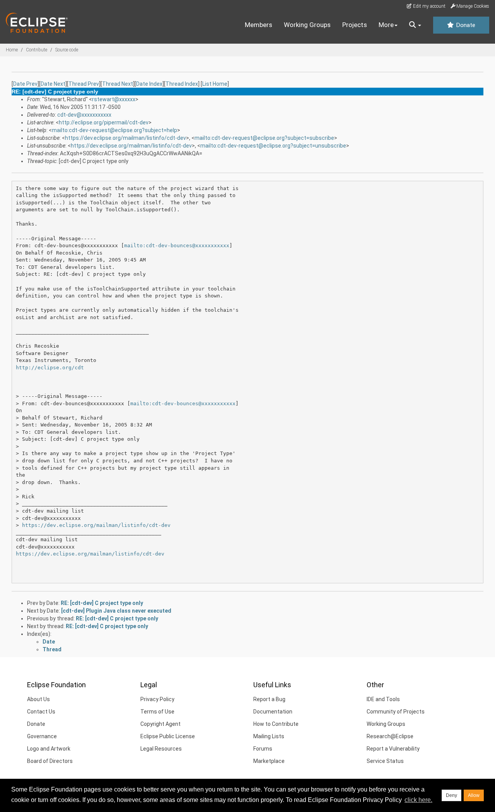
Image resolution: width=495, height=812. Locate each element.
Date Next (53, 84)
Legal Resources (161, 749)
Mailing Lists (268, 736)
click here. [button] (418, 800)
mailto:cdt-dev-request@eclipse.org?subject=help (114, 130)
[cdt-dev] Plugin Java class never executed (116, 611)
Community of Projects (396, 711)
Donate (464, 25)
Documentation (272, 711)
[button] (415, 25)
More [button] (386, 25)
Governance (42, 736)
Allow (474, 795)
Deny (451, 795)
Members (258, 25)
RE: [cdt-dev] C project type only (102, 603)
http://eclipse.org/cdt (50, 367)
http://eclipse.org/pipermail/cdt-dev (103, 122)
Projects (354, 25)
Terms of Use (157, 711)
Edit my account (429, 6)
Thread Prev (83, 84)
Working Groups (307, 25)
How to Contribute (276, 724)
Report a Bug (269, 699)
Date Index (149, 84)
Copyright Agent (160, 724)
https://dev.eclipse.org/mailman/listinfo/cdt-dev (125, 138)
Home (12, 50)
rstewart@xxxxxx (113, 99)
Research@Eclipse (390, 736)
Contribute (36, 50)
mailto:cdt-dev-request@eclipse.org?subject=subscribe (264, 138)
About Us (38, 699)
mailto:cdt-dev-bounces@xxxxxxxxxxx (176, 245)
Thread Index (182, 84)
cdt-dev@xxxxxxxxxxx (84, 115)
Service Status (385, 761)
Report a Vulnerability (393, 749)
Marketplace (269, 761)
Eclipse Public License (167, 736)
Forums (262, 749)
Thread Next (117, 84)
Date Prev (25, 84)
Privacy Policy (157, 699)
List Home (214, 84)
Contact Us (41, 711)
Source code (66, 50)
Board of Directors (50, 761)
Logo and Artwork (48, 749)
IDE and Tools (383, 699)
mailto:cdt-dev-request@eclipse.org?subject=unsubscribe (273, 146)
